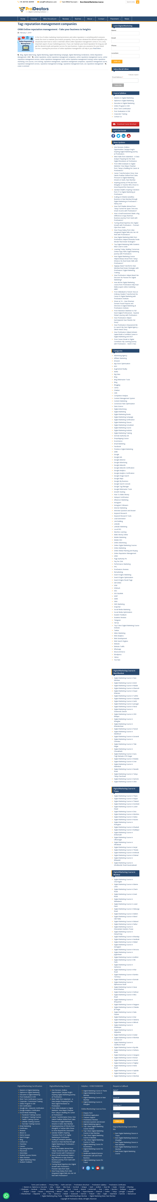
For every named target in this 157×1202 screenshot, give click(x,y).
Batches (78, 19)
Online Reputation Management (125, 553)
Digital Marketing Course (122, 428)
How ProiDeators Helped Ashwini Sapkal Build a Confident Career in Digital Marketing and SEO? (125, 334)
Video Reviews (25, 1157)
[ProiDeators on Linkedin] (93, 1168)
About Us (23, 1133)
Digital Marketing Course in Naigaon (126, 1004)
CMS (115, 393)
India (51, 1187)
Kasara (40, 1191)
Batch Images (24, 1137)
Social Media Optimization (123, 612)
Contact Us (118, 117)
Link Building (118, 521)
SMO (115, 601)
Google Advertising (120, 462)
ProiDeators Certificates (117, 1185)
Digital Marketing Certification (79, 55)
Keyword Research (120, 513)
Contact (101, 19)
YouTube (117, 660)
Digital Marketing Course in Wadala (126, 759)
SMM (116, 599)
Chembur (43, 1189)
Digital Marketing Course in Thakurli (126, 801)
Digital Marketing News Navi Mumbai (102, 1196)
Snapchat (117, 607)
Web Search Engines (121, 641)
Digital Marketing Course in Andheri (126, 957)
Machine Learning (120, 532)
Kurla (66, 1191)
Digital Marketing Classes (122, 422)
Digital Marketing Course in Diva (125, 811)
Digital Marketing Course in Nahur (125, 924)
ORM (28, 57)
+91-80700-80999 (27, 2)
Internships (23, 1153)
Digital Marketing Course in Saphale (126, 1071)
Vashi (91, 1187)
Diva (100, 1189)
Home (22, 19)
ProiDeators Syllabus (99, 1185)
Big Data (117, 374)
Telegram (117, 620)
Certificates (24, 1128)
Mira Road (66, 1187)
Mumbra (114, 1189)
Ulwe (99, 1194)
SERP (116, 596)
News (127, 19)
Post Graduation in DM (122, 111)
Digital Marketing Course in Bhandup (126, 937)
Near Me (107, 1187)
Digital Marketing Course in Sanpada (126, 698)
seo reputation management (93, 64)
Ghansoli (99, 1191)
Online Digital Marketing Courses (125, 545)
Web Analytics (119, 636)
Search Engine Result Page (123, 580)
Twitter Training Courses (30, 1119)
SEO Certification (25, 1106)
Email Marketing (119, 444)
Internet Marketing (120, 508)
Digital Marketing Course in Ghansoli (126, 688)
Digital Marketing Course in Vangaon (126, 1055)
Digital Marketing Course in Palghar (126, 1063)
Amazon (117, 361)
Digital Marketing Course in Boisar (126, 1058)
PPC (115, 567)
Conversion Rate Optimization (124, 404)
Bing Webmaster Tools (122, 380)
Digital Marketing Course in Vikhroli (126, 1022)
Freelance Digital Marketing (123, 449)
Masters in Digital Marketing (124, 98)
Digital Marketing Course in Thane (126, 796)
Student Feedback (120, 615)
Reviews (65, 19)
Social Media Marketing (122, 609)
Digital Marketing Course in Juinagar (126, 704)
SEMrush (117, 588)
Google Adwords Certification (124, 468)
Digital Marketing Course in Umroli (126, 1060)
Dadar (115, 1187)
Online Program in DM (122, 106)
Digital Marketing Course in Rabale (126, 686)
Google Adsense (119, 460)
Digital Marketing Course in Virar (125, 1017)
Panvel (75, 1189)
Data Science (118, 406)
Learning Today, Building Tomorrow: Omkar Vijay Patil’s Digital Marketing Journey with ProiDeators (126, 251)
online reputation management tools (52, 59)
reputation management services (29, 64)
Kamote (83, 1194)
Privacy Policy (54, 1185)
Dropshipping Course (121, 438)
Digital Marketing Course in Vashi (125, 701)
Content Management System (124, 398)
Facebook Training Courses (31, 1115)
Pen (50, 1194)
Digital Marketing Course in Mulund (126, 921)
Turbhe (107, 1191)
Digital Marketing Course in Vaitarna (126, 1020)
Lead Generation (120, 519)
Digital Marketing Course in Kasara (126, 820)
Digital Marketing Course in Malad (125, 942)
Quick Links (131, 2)
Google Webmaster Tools (123, 489)
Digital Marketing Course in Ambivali (126, 853)
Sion (44, 1194)
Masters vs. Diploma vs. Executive (35, 1187)
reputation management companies (73, 62)
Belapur (84, 1187)
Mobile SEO (118, 540)
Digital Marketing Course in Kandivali (126, 939)
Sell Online (117, 583)
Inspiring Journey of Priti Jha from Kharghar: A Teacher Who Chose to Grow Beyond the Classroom (126, 185)
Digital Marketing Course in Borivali (126, 979)
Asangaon (132, 1189)
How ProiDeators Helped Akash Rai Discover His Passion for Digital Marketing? (126, 277)
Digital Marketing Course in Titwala (126, 850)
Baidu (116, 372)
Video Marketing (119, 633)
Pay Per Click (118, 561)
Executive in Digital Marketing (124, 103)
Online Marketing (120, 548)
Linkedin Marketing (120, 527)
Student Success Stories (28, 1155)
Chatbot (117, 390)
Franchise (23, 1144)
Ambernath (92, 1189)
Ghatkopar (25, 1189)
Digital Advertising (30, 55)
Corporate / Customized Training (31, 1101)
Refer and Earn (66, 1185)
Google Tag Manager (121, 486)
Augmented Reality (120, 369)
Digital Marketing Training (123, 433)
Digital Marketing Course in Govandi (126, 736)
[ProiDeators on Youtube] (98, 1168)
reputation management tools (73, 64)
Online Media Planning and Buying (126, 551)
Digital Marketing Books (122, 414)
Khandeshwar (26, 1194)
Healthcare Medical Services (93, 1153)
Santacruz (57, 1194)
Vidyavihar (36, 1194)
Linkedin (117, 524)
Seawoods (74, 1194)
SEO (115, 591)
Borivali (122, 1187)
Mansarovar (132, 1194)
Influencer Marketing (121, 500)
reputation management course (96, 62)
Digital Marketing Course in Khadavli (126, 827)
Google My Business (121, 481)
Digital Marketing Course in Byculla (126, 1047)
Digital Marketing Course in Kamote (126, 779)
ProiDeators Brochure (81, 1185)
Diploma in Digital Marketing (124, 101)
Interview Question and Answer (125, 511)
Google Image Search (121, 476)
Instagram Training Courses (31, 1117)
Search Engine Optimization (123, 577)
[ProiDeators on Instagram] (102, 1168)
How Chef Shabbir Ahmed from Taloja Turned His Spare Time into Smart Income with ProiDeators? (126, 208)
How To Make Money (121, 495)
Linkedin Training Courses (31, 1122)
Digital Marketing (42, 55)
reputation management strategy (51, 64)
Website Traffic (119, 646)
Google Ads (118, 457)
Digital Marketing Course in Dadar (125, 1035)
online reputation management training (79, 59)
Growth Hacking (119, 492)
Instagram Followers (121, 505)
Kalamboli (113, 1194)
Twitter (116, 630)
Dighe (105, 1194)
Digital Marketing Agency (92, 1124)
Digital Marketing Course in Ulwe (125, 782)
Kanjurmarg (50, 1191)
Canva (116, 388)
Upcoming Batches (26, 1148)
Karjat (34, 1191)
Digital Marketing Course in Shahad (126, 855)
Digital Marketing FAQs (28, 1160)
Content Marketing (120, 401)
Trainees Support (89, 1117)
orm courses (29, 62)
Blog (21, 55)
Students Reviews (120, 617)
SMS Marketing (119, 604)
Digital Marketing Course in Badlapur (126, 830)
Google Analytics (120, 470)
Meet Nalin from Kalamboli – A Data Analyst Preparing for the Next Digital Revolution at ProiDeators (126, 159)
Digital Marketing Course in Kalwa (125, 817)
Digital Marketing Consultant (124, 425)
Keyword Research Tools (122, 516)
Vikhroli (59, 1191)
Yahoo (116, 657)
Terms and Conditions (38, 1185)
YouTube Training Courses (31, 1124)
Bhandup (130, 1187)
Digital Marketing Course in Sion (125, 1073)
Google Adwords (120, 465)
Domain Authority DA (121, 436)
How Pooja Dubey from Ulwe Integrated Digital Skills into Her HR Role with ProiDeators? (126, 232)
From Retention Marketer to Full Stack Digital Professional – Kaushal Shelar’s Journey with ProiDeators (126, 313)
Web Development (120, 638)
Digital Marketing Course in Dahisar (126, 992)
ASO (115, 366)
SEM (115, 585)
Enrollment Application (91, 1115)
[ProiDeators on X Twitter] (88, 1168)
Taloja (114, 1191)
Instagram (117, 503)
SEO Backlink (118, 593)
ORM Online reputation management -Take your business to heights (54, 29)
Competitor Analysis (121, 396)
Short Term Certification (122, 109)
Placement (114, 19)
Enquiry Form (88, 1113)
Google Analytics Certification (124, 473)
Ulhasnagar (60, 1189)
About (89, 19)
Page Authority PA (120, 559)
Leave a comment (23, 66)
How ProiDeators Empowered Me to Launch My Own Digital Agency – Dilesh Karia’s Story (126, 327)
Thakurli (91, 1194)
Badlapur (123, 1189)
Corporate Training (120, 114)
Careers (22, 1146)
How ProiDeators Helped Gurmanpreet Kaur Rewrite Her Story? (124, 320)
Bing (115, 377)
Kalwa (107, 1189)
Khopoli (26, 1191)
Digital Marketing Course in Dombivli (126, 804)
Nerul (69, 1189)
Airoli (78, 1191)
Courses (34, 19)
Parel (72, 1191)
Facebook (117, 446)
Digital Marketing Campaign (58, 55)
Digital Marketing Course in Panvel (126, 729)
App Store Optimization (122, 364)
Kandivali (34, 1189)
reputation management (52, 62)
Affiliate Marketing (120, 358)
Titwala (51, 1189)
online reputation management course (89, 57)
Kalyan (58, 1187)
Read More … (97, 48)
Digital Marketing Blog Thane (52, 1196)
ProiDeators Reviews (121, 569)
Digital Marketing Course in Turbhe (126, 696)
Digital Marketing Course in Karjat (125, 847)
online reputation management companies (61, 57)
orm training (38, 62)
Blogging (117, 385)
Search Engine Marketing (122, 575)
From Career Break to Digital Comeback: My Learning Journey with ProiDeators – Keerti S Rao (125, 341)
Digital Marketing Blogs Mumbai (76, 1196)
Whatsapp (117, 649)
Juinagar (122, 1191)
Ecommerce (118, 441)
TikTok (116, 623)
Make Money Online (121, 535)
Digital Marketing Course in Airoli (125, 683)
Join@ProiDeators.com (48, 2)
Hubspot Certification (121, 497)
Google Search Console (122, 484)
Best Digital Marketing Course (91, 2)
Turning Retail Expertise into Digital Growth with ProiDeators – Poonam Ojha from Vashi (126, 225)
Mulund (83, 1189)
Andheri (98, 1187)
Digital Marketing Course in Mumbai (126, 1076)
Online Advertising (120, 543)
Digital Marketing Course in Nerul (125, 707)
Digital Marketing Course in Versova (126, 950)
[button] (6, 1196)
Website (117, 644)
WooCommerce (119, 652)
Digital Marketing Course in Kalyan (126, 799)
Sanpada (131, 1191)
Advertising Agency (120, 356)
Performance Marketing (122, 564)
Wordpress (118, 654)
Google (116, 454)
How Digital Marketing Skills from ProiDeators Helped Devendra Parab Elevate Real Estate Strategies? (126, 239)
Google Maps (118, 478)
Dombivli (76, 1187)
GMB (116, 452)
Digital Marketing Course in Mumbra (126, 814)
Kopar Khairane (88, 1191)
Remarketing (118, 572)
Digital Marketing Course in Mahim (126, 914)
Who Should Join (49, 19)
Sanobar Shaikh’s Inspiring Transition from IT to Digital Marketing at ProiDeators (126, 192)
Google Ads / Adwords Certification (32, 1108)
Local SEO (117, 529)
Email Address (117, 77)
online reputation (40, 57)
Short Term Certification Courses (31, 1099)
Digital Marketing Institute (123, 430)
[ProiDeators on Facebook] (83, 1168)
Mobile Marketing (120, 537)
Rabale (65, 1194)
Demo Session (25, 1135)
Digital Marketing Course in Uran (125, 761)
